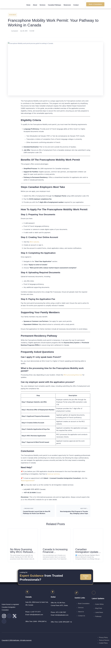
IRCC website (34, 242)
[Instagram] (4, 616)
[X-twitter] (14, 616)
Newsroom (67, 5)
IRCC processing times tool (72, 375)
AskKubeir (12, 14)
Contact (76, 5)
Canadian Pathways (54, 5)
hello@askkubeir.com (36, 614)
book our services (53, 474)
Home (28, 5)
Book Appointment (27, 480)
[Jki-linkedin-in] (9, 616)
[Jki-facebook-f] (4, 621)
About (35, 5)
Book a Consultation (95, 4)
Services (42, 5)
